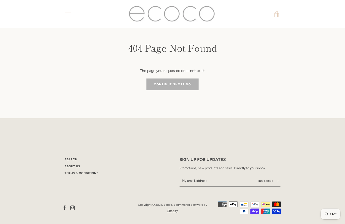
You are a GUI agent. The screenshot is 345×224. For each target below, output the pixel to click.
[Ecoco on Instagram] (72, 207)
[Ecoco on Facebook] (64, 207)
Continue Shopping (172, 84)
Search (71, 159)
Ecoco (168, 204)
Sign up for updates (203, 159)
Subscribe (266, 181)
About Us (72, 166)
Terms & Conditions (81, 173)
